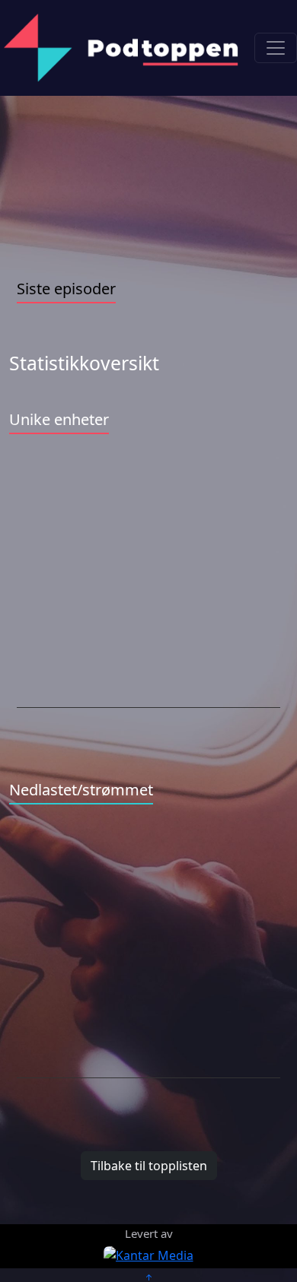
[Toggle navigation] (275, 48)
